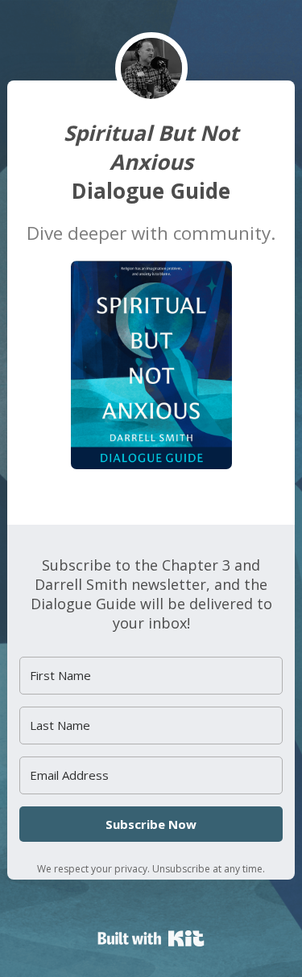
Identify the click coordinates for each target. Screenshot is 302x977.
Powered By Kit (151, 938)
